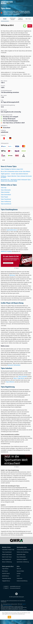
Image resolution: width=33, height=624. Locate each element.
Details (4, 18)
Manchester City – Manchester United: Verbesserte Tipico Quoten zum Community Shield (16, 180)
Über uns (19, 568)
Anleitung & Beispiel (12, 19)
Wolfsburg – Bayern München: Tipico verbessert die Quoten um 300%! (16, 176)
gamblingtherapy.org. (7, 605)
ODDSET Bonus (6, 573)
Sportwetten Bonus (12, 230)
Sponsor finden (20, 571)
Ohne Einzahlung (12, 623)
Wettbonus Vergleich (6, 251)
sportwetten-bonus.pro (15, 586)
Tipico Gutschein (5, 192)
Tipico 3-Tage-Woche (18, 378)
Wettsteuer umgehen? (22, 559)
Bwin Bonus (5, 571)
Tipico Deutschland (6, 194)
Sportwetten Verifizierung (23, 561)
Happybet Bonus (6, 580)
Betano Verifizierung (7, 561)
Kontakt (18, 573)
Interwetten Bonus (6, 578)
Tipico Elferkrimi (10, 382)
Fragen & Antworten (20, 19)
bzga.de (24, 604)
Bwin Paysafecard (6, 559)
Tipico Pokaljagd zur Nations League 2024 (12, 169)
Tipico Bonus (5, 568)
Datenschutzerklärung (22, 580)
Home (4, 623)
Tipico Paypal (4, 197)
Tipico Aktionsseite (6, 190)
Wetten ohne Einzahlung (22, 552)
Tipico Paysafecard (6, 199)
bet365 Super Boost (7, 554)
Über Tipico (28, 18)
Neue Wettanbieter (21, 557)
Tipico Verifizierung (6, 201)
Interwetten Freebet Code (8, 549)
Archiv (18, 576)
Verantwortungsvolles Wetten (24, 549)
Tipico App (3, 187)
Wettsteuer (12, 275)
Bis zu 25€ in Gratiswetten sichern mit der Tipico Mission (15, 171)
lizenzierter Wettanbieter (14, 365)
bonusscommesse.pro (15, 588)
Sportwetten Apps (21, 554)
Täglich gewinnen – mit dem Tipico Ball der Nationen (14, 173)
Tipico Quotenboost (6, 203)
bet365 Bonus (5, 576)
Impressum (19, 578)
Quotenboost (20, 623)
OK (9, 617)
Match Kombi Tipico (7, 557)
